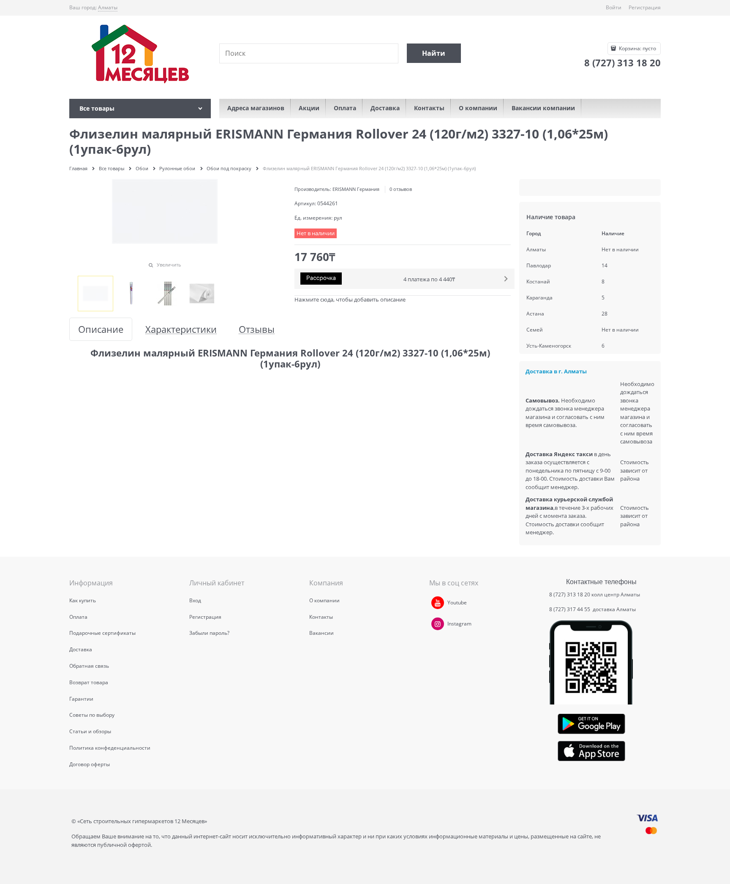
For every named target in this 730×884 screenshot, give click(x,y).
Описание (100, 329)
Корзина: (637, 48)
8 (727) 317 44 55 (570, 609)
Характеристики (181, 329)
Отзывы (257, 329)
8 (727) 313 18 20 (569, 594)
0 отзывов (401, 189)
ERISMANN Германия (355, 189)
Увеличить (169, 264)
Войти (613, 7)
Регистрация (645, 7)
